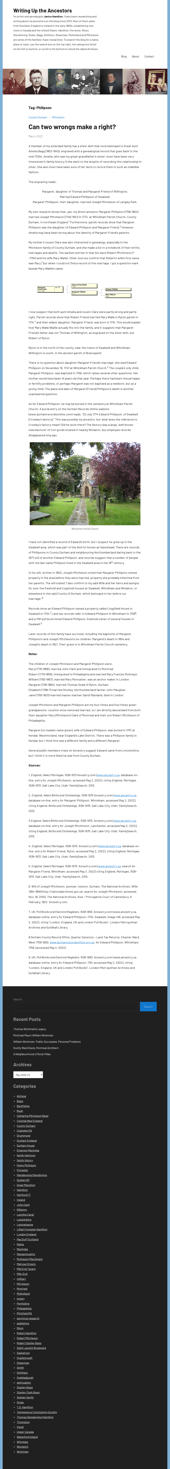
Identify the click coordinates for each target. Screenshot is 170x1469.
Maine (20, 1244)
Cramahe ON (24, 1130)
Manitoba (22, 1249)
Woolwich (22, 1446)
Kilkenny (22, 1209)
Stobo (20, 1402)
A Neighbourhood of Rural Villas (32, 1054)
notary (21, 1298)
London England (26, 1234)
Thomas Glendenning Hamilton (35, 1417)
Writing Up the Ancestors (42, 10)
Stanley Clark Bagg (28, 1392)
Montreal (22, 1288)
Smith (20, 1367)
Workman (22, 1451)
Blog (124, 56)
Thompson (23, 1422)
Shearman (23, 1362)
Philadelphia (24, 1308)
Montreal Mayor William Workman (33, 1035)
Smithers (22, 1372)
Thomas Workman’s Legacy (29, 1029)
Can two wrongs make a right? (72, 126)
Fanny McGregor (26, 1165)
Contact (149, 56)
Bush (20, 1110)
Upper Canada (25, 1431)
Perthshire (23, 1303)
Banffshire (23, 1106)
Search (17, 999)
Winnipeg (22, 1441)
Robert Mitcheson (27, 1338)
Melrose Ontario (26, 1264)
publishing (23, 1323)
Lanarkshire (24, 1219)
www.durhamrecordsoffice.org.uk (72, 942)
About (135, 56)
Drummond (23, 1135)
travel (20, 1426)
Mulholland (23, 1293)
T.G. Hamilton (25, 1407)
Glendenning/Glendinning (32, 1175)
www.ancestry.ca (108, 775)
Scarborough (24, 1357)
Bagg (20, 1101)
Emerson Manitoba (28, 1150)
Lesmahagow (25, 1224)
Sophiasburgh (25, 1377)
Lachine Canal (25, 1214)
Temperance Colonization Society (37, 1412)
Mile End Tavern (26, 1268)
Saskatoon (23, 1352)
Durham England (27, 1140)
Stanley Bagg (25, 1387)
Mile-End (22, 1273)
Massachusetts (26, 1254)
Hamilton (22, 1189)
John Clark (23, 1204)
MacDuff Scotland (27, 1239)
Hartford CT (24, 1194)
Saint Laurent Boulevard (31, 1347)
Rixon (20, 1328)
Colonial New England (29, 1120)
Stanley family (25, 1397)
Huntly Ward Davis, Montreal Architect (36, 1047)
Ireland (21, 1199)
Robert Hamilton (26, 1333)
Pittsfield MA (24, 1313)
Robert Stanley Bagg (29, 1343)
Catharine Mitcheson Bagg (32, 1115)
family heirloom (26, 1155)
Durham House (26, 1145)
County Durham (38, 117)
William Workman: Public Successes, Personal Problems (47, 1041)
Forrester (22, 1170)
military (21, 1278)
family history (25, 1160)
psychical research (28, 1318)
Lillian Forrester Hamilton (32, 1229)
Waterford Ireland (27, 1436)
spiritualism (24, 1382)
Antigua (21, 1096)
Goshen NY (23, 1180)
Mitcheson (58, 117)
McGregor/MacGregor (30, 1259)
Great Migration (26, 1185)
